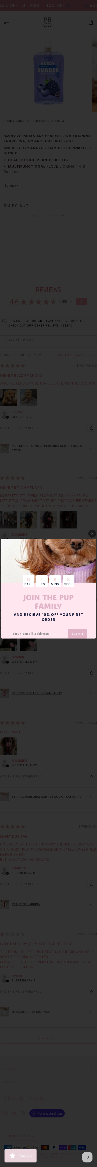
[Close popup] (92, 534)
